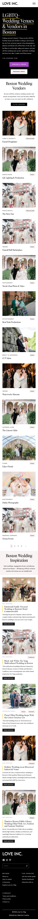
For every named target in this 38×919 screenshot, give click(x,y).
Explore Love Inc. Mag (9, 885)
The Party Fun (8, 214)
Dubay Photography (10, 502)
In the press (6, 882)
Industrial (31, 763)
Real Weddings (7, 604)
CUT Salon (6, 358)
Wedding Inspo (19, 72)
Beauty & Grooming (10, 355)
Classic (23, 712)
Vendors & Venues (19, 64)
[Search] (26, 866)
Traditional (31, 657)
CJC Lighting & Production (13, 178)
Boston (32, 175)
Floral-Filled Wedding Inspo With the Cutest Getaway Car (19, 716)
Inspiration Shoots (8, 711)
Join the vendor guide (29, 876)
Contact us (6, 902)
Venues (5, 247)
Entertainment (8, 319)
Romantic (31, 712)
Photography (7, 283)
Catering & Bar (8, 427)
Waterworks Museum (10, 394)
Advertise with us (27, 882)
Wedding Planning (9, 535)
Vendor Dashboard (28, 879)
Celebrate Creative (23, 915)
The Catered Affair (10, 430)
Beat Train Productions (11, 322)
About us (5, 876)
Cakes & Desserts (9, 138)
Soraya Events (8, 538)
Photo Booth (7, 211)
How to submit (7, 879)
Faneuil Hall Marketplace (12, 250)
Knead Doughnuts (9, 141)
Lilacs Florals (7, 466)
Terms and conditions (9, 896)
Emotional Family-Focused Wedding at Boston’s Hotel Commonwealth (16, 609)
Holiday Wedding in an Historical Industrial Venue (19, 768)
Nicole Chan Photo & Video (13, 286)
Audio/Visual (7, 175)
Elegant (32, 818)
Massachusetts (30, 138)
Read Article (9, 624)
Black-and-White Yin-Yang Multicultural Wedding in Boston (18, 662)
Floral (4, 463)
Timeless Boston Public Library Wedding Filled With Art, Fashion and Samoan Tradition (19, 823)
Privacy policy (6, 899)
